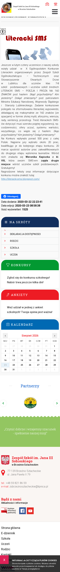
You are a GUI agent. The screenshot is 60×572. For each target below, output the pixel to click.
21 (46, 360)
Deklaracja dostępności (25, 234)
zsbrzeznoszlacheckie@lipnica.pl (48, 4)
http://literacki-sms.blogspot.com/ (20, 178)
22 (55, 360)
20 (38, 360)
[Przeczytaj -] (30, 229)
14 (46, 355)
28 (46, 365)
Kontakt (6, 554)
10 (13, 355)
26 (30, 365)
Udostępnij (12, 196)
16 (5, 360)
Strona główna (10, 528)
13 (38, 355)
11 (22, 355)
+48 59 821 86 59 (55, 4)
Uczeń (14, 254)
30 (5, 369)
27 (38, 365)
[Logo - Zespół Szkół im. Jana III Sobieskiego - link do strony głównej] (20, 8)
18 (22, 360)
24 (13, 365)
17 (13, 360)
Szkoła (14, 247)
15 (55, 355)
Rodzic (14, 241)
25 (22, 365)
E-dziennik (8, 533)
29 (55, 365)
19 (30, 360)
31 (13, 369)
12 (30, 355)
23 (5, 365)
